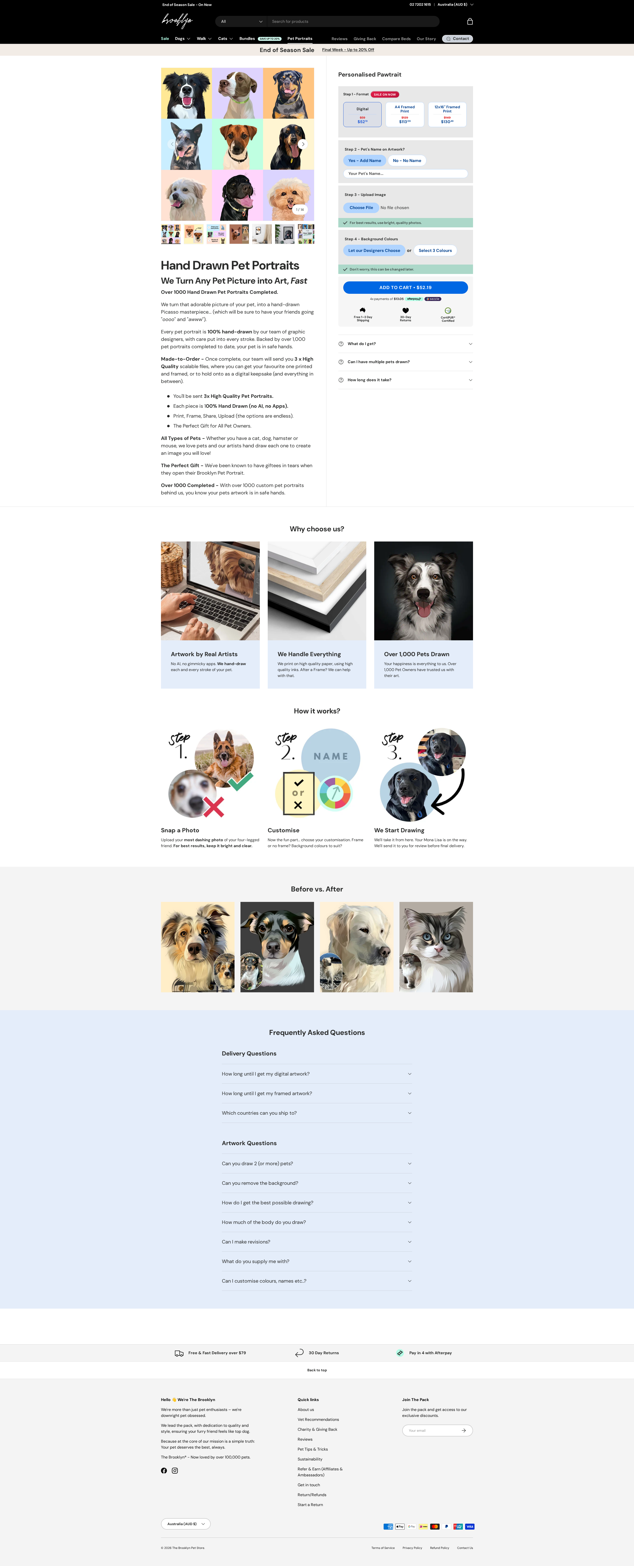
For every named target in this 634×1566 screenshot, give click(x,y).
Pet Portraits (300, 38)
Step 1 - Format (369, 95)
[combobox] (327, 21)
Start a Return (310, 1504)
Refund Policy (439, 1548)
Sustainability (310, 1459)
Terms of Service (383, 1548)
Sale (165, 38)
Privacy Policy (412, 1548)
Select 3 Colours (435, 250)
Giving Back (365, 38)
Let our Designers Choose (374, 250)
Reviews (340, 38)
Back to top (317, 1370)
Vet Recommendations (318, 1419)
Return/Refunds (312, 1494)
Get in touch (309, 1484)
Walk (201, 38)
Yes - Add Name (364, 160)
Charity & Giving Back (317, 1429)
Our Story (426, 38)
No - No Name (407, 160)
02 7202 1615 (420, 4)
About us (306, 1409)
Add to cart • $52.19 (405, 288)
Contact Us (465, 1548)
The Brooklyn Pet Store (188, 1548)
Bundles (259, 38)
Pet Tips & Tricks (313, 1449)
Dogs (180, 38)
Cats (222, 38)
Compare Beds (396, 38)
